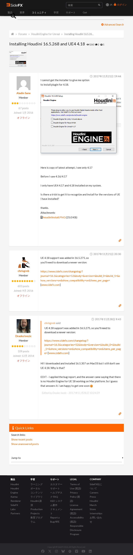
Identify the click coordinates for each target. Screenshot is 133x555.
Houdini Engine (15, 490)
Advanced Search (114, 24)
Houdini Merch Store (94, 505)
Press (93, 496)
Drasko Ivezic (23, 336)
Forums (23, 34)
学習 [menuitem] (56, 12)
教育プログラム (36, 519)
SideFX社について (96, 486)
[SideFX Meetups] (70, 551)
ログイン (122, 4)
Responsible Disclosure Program (76, 530)
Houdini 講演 (36, 502)
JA (110, 4)
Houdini (15, 484)
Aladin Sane (23, 93)
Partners (15, 513)
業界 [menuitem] (22, 12)
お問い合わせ (96, 519)
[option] (18, 59)
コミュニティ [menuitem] (39, 12)
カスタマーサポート (56, 486)
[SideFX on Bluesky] (63, 551)
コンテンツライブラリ (36, 494)
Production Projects (36, 511)
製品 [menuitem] (10, 12)
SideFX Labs (14, 507)
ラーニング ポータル (36, 486)
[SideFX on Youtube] (83, 551)
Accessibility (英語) (77, 519)
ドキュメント (56, 511)
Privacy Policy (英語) (75, 496)
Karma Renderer (16, 498)
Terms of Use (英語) (75, 486)
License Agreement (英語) (76, 509)
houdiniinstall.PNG (54, 217)
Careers (94, 492)
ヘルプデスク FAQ (56, 494)
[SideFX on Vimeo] (76, 551)
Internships (96, 513)
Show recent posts (21, 439)
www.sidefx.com (50, 284)
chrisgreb (23, 270)
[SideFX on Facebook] (43, 551)
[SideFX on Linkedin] (90, 551)
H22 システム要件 (56, 502)
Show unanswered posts (25, 443)
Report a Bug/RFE (55, 519)
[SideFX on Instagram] (56, 551)
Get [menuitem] (85, 12)
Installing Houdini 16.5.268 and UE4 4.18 (79, 34)
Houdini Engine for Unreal (45, 34)
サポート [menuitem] (71, 12)
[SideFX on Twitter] (49, 551)
